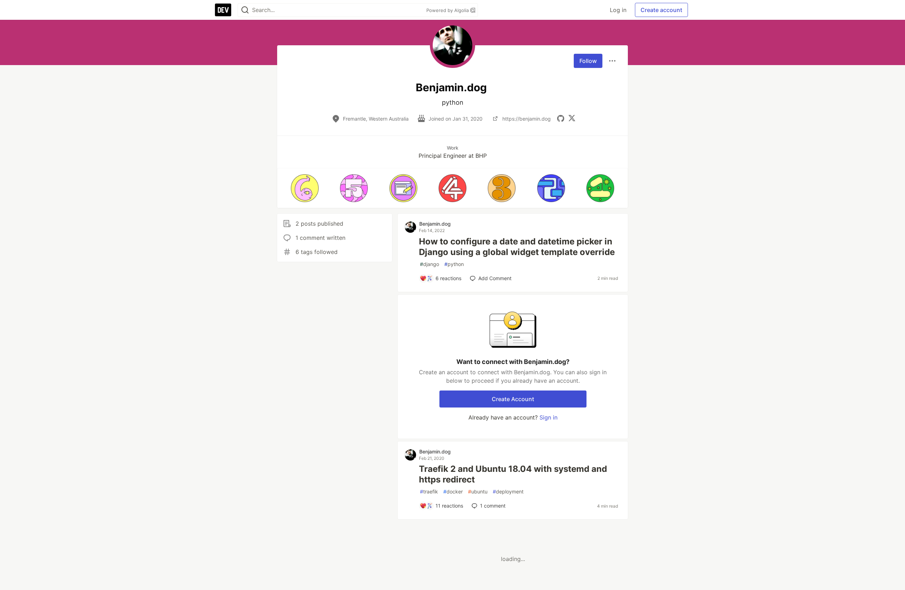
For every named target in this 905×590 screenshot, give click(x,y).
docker (453, 491)
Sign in (548, 417)
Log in (618, 9)
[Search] (245, 10)
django (429, 264)
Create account (661, 9)
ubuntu (477, 491)
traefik (429, 491)
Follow (588, 60)
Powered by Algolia (448, 10)
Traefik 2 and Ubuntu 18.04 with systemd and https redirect (513, 474)
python (454, 264)
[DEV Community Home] (223, 10)
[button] (304, 188)
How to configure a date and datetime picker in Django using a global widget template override (517, 246)
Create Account (513, 399)
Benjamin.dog (435, 224)
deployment (508, 491)
